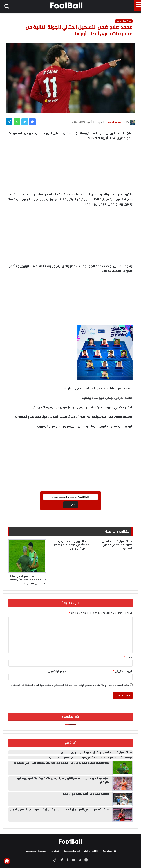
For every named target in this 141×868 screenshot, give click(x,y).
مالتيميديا (70, 851)
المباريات (108, 851)
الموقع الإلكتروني (58, 671)
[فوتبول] (66, 5)
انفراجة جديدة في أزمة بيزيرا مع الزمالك (86, 793)
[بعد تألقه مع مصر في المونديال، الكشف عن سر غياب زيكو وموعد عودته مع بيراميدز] (122, 814)
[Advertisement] (70, 237)
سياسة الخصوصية (35, 851)
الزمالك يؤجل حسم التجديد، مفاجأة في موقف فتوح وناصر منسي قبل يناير (71, 544)
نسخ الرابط (70, 504)
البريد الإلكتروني (123, 671)
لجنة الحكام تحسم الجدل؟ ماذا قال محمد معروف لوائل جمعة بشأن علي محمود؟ (28, 579)
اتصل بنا (55, 851)
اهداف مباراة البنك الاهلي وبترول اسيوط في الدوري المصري (117, 544)
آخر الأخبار (89, 851)
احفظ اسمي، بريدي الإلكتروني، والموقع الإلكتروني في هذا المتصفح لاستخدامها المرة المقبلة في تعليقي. (70, 685)
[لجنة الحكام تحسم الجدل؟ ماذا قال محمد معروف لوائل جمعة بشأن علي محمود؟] (27, 556)
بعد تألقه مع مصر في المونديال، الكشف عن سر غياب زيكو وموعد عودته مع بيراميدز (60, 809)
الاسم (128, 657)
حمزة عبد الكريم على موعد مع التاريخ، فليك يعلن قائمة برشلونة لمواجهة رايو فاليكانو (63, 780)
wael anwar (115, 122)
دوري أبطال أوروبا (124, 21)
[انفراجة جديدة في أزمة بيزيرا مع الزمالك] (122, 799)
